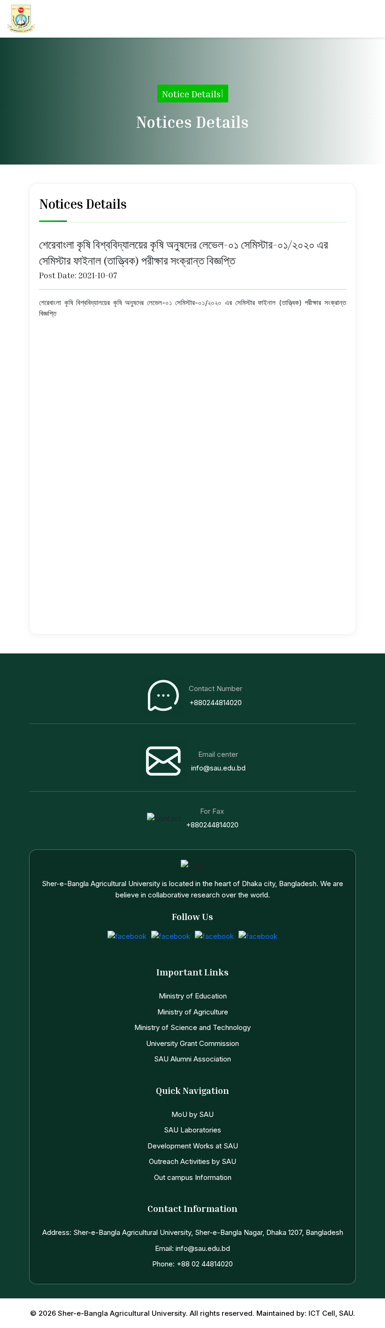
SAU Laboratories (192, 1129)
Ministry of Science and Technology (192, 1027)
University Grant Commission (192, 1043)
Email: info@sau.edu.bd (192, 1248)
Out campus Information (192, 1177)
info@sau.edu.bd (218, 767)
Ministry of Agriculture (192, 1011)
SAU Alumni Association (192, 1058)
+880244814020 (215, 702)
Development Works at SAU (192, 1145)
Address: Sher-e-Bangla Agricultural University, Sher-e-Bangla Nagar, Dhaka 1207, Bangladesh (192, 1232)
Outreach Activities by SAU (192, 1161)
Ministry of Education (193, 995)
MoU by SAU (192, 1114)
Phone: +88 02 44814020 (192, 1263)
